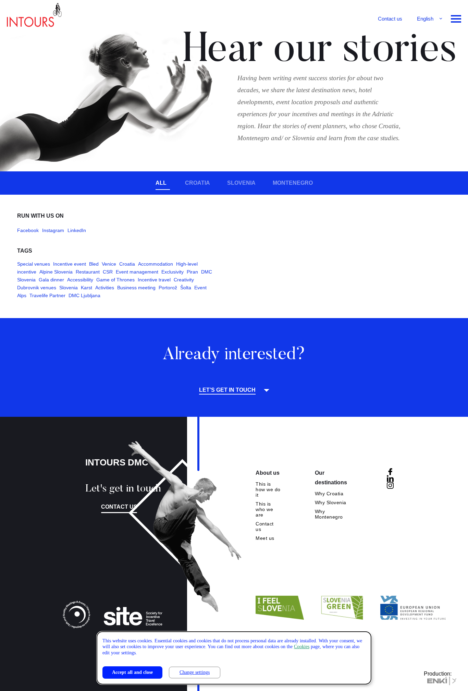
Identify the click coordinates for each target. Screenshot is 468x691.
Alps (21, 295)
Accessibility (80, 279)
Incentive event (69, 264)
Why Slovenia (330, 502)
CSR (108, 272)
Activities (104, 287)
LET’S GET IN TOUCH (227, 390)
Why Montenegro (329, 514)
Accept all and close (132, 672)
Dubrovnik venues (36, 287)
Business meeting (136, 287)
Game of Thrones (115, 279)
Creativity (184, 279)
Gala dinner (51, 279)
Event (200, 287)
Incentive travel (154, 279)
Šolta (185, 287)
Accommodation (155, 264)
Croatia (197, 183)
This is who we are (264, 509)
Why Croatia (329, 493)
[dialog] (234, 658)
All (161, 183)
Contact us (390, 19)
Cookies (301, 646)
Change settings (195, 672)
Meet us (265, 538)
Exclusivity (172, 272)
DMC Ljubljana (84, 295)
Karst (86, 287)
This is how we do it (268, 489)
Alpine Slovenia (56, 272)
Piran (192, 272)
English (425, 19)
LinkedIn (76, 230)
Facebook (28, 230)
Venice (109, 264)
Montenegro (293, 183)
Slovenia (241, 183)
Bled (94, 264)
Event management (137, 272)
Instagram (53, 230)
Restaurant (88, 272)
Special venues (33, 264)
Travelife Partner (47, 295)
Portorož (168, 287)
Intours (34, 17)
